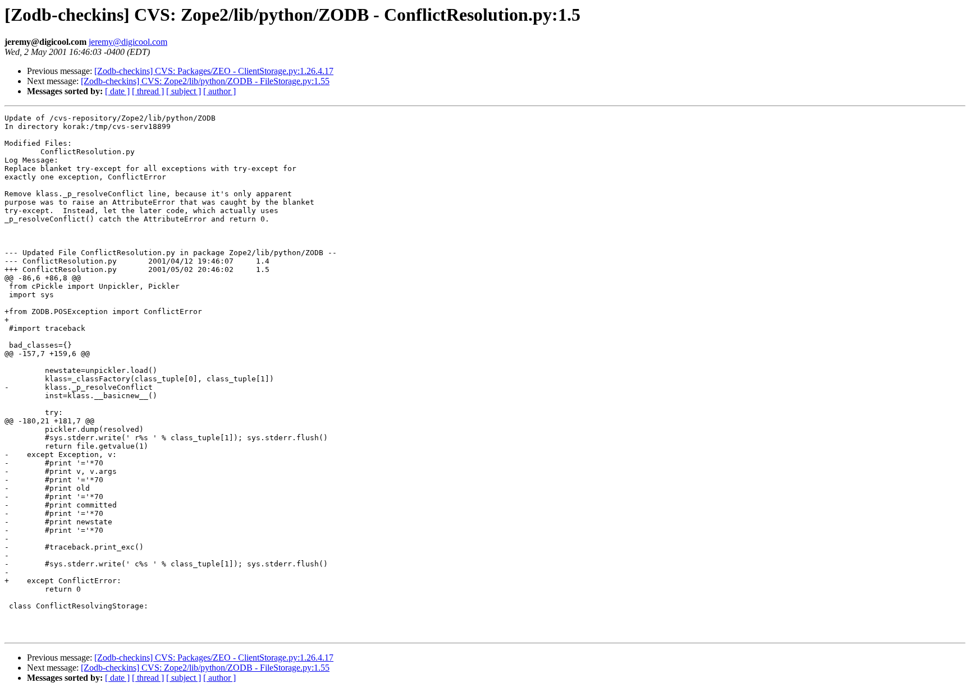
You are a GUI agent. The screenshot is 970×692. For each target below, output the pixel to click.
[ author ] (219, 91)
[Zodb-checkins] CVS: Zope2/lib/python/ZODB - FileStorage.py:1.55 (205, 81)
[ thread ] (148, 91)
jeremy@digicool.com (128, 42)
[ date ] (117, 91)
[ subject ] (183, 91)
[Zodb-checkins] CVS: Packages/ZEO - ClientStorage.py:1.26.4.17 (213, 71)
